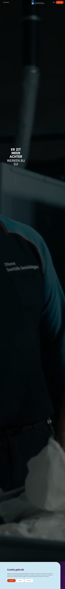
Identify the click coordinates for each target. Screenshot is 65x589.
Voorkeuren (29, 580)
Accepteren (11, 580)
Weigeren (20, 580)
